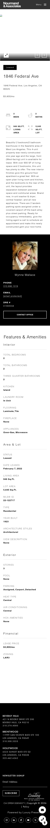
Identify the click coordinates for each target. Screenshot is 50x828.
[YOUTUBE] (28, 820)
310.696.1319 (10, 286)
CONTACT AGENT (25, 315)
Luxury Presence (33, 812)
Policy (26, 806)
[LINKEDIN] (14, 820)
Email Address (10, 781)
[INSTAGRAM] (6, 820)
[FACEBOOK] (21, 820)
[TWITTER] (35, 820)
